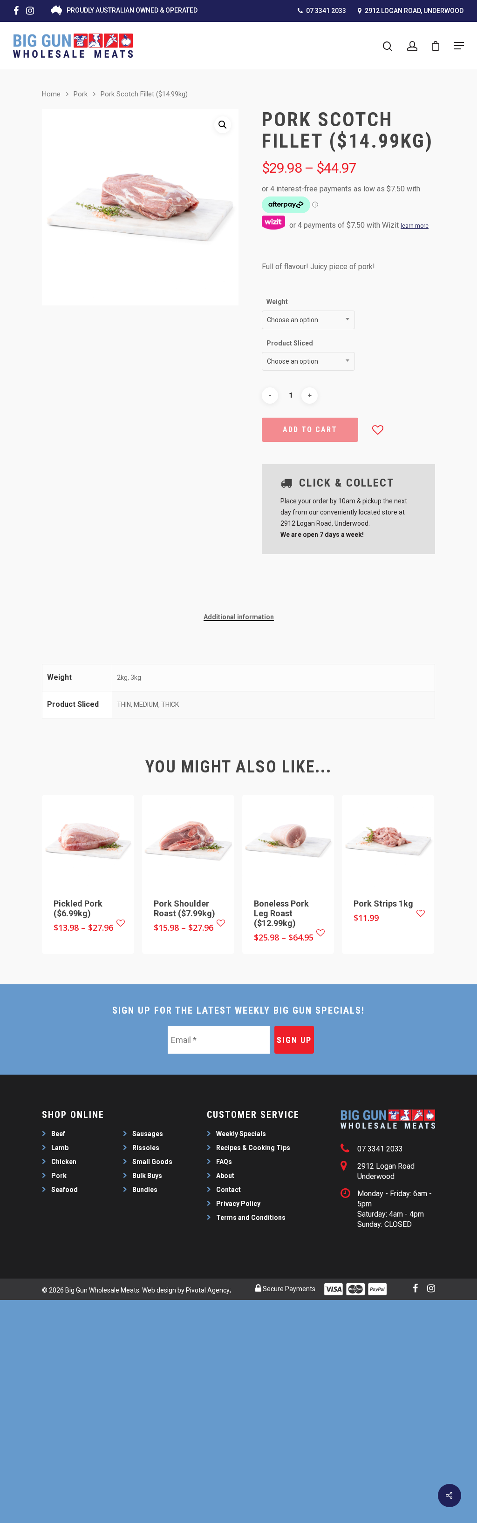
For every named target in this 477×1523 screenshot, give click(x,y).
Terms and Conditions (251, 1217)
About (225, 1175)
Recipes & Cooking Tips (253, 1147)
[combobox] (308, 320)
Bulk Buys (147, 1175)
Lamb (59, 1147)
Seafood (64, 1189)
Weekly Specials (241, 1133)
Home (51, 94)
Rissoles (145, 1147)
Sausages (147, 1133)
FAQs (224, 1161)
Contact (228, 1189)
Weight (277, 301)
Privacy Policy (238, 1203)
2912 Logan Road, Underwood (413, 10)
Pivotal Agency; (208, 1290)
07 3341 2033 (325, 10)
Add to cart (310, 429)
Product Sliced (289, 343)
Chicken (63, 1161)
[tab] (238, 617)
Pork (81, 94)
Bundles (144, 1189)
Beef (58, 1133)
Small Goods (152, 1161)
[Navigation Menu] (459, 45)
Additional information (239, 617)
